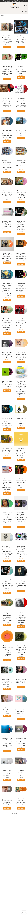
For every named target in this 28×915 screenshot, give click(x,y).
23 (16, 813)
